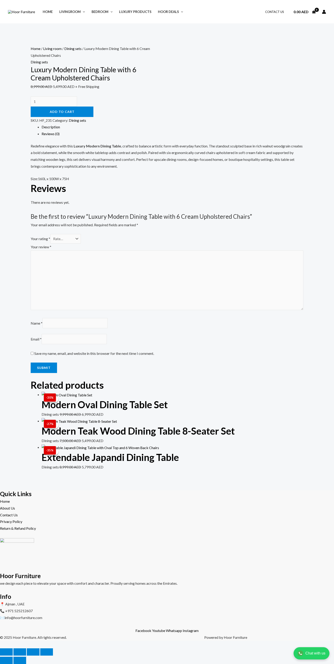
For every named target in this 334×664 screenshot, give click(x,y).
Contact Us (274, 12)
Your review (41, 247)
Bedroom (100, 12)
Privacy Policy (11, 521)
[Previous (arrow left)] (6, 660)
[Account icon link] (324, 12)
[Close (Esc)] (46, 652)
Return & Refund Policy (18, 528)
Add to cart (62, 112)
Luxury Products (135, 12)
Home (48, 12)
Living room (52, 48)
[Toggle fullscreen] (19, 652)
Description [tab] (51, 127)
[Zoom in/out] (6, 652)
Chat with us (315, 653)
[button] (83, 12)
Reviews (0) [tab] (51, 134)
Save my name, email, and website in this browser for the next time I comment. (94, 353)
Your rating (40, 238)
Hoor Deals (168, 12)
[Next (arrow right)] (19, 660)
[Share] (33, 652)
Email (36, 339)
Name (36, 323)
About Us (7, 508)
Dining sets (73, 48)
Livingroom (70, 12)
